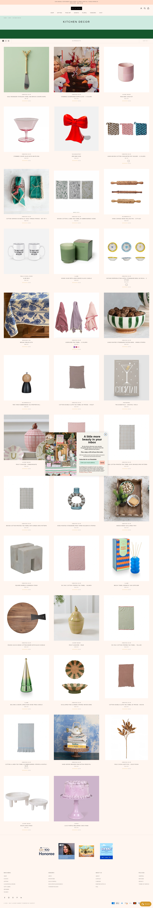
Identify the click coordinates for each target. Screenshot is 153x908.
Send (102, 463)
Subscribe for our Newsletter (88, 459)
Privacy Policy (83, 472)
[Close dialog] (105, 434)
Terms (90, 472)
